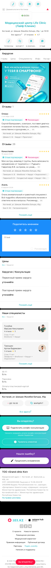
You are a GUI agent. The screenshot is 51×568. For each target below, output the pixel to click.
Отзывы (3, 58)
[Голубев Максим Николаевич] (25, 331)
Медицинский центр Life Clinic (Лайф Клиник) (25, 24)
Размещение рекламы (25, 535)
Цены (13, 58)
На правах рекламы (11, 497)
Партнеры (18, 546)
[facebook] (26, 526)
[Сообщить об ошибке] (47, 9)
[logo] (16, 520)
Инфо (37, 58)
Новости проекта (31, 531)
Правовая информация (15, 542)
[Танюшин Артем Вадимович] (25, 351)
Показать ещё (25, 215)
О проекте (16, 531)
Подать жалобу (31, 546)
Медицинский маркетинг (25, 539)
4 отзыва (8, 331)
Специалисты (25, 58)
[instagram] (21, 526)
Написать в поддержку (25, 550)
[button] (20, 42)
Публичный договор (36, 542)
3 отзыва (8, 351)
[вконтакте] (30, 526)
